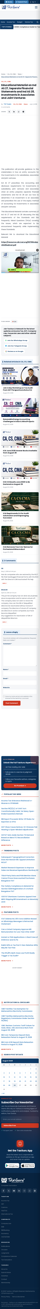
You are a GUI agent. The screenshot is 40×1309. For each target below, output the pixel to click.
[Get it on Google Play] (12, 1165)
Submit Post (22, 2)
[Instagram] (24, 1191)
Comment (7, 644)
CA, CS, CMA (11, 74)
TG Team (7, 104)
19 (14, 1081)
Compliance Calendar (9, 1256)
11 (9, 1077)
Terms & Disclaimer (18, 1297)
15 (30, 1077)
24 (4, 1085)
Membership (5, 1283)
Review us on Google (15, 351)
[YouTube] (14, 1191)
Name (6, 669)
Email (5, 678)
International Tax (7, 1214)
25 (9, 1085)
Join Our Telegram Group (17, 346)
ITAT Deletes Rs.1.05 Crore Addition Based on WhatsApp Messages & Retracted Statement (18, 921)
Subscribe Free (10, 1125)
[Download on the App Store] (28, 1165)
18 (9, 1081)
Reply (5, 583)
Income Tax (11, 22)
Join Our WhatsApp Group (17, 340)
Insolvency (5, 1233)
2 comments (5, 107)
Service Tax (29, 22)
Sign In (34, 2)
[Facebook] (3, 1191)
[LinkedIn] (19, 1191)
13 (20, 1077)
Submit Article (6, 1272)
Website (6, 688)
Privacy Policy (5, 1297)
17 (4, 1081)
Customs (4, 1207)
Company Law (6, 1223)
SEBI (2, 1227)
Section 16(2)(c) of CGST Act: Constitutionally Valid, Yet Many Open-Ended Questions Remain (17, 811)
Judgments (5, 1253)
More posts (6, 845)
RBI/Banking (5, 1230)
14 (25, 1077)
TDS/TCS (4, 1211)
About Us (4, 1269)
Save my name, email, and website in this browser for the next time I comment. (18, 697)
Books (10, 2)
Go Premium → (20, 786)
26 (15, 1085)
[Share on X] (9, 112)
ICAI (14, 321)
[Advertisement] (20, 52)
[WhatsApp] (29, 1191)
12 (14, 1077)
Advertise (4, 1276)
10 (4, 1077)
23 (36, 1081)
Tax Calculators (6, 1260)
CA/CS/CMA (5, 1237)
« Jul (2, 1093)
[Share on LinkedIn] (14, 112)
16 (36, 1077)
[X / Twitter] (9, 1191)
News (20, 74)
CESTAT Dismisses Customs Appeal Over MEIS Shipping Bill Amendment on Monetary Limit (19, 899)
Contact (4, 1279)
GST (2, 1204)
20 (20, 1081)
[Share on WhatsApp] (19, 112)
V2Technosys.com (7, 1293)
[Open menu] (36, 7)
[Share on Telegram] (23, 112)
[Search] (37, 22)
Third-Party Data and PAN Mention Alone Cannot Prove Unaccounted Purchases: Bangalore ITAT (18, 878)
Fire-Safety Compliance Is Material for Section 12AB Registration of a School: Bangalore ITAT (17, 888)
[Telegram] (35, 1191)
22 (31, 1081)
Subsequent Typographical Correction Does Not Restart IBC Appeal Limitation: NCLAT (18, 859)
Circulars (4, 1250)
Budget (19, 22)
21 (25, 1081)
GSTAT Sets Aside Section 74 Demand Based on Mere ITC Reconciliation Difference (17, 837)
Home (3, 22)
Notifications (5, 1246)
